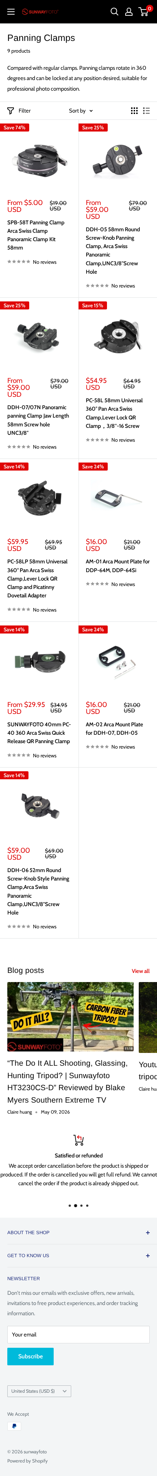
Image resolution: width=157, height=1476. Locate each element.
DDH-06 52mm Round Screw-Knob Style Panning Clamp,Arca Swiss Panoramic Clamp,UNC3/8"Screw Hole (38, 891)
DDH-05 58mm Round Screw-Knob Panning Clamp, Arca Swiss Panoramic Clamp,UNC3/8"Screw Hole (113, 250)
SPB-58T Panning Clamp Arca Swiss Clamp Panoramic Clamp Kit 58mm (36, 235)
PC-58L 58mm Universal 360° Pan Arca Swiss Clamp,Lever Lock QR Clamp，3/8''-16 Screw (114, 413)
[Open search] (115, 12)
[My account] (129, 12)
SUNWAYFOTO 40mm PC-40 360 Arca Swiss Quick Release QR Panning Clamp (39, 733)
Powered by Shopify (27, 1461)
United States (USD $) (33, 1391)
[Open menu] (11, 12)
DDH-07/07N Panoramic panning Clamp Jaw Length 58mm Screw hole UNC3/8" (38, 420)
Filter (25, 110)
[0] (143, 11)
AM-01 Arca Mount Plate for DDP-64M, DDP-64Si (118, 565)
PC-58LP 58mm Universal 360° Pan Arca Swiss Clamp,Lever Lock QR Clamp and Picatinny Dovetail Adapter (37, 578)
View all (141, 971)
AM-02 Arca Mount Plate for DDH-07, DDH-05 (114, 728)
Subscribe (30, 1356)
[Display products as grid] (134, 110)
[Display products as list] (146, 110)
